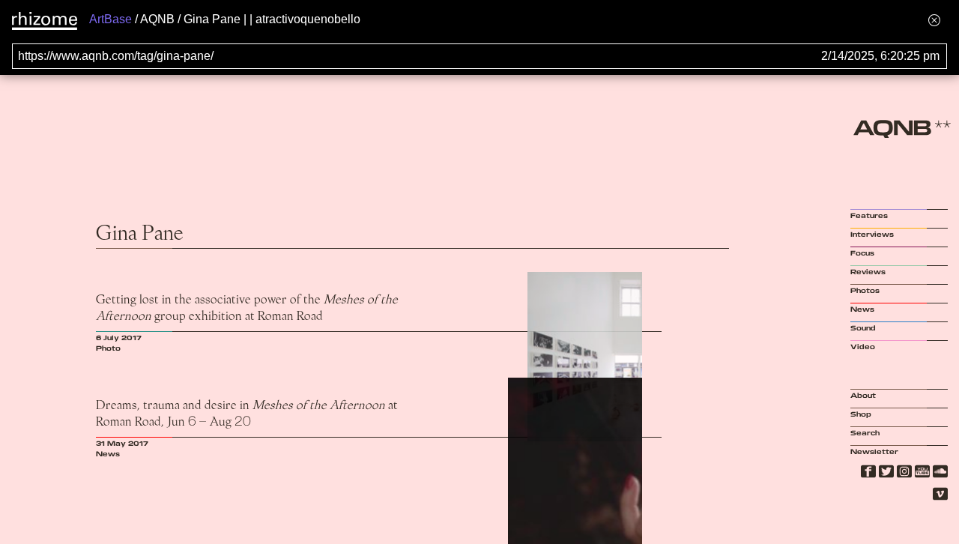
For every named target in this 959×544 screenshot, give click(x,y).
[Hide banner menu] (934, 19)
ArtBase (110, 19)
